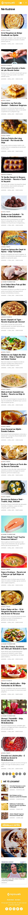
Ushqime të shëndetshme (8, 534)
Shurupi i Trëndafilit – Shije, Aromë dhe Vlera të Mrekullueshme (12, 721)
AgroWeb (3, 79)
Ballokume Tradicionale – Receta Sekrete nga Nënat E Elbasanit (18, 805)
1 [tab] (22, 830)
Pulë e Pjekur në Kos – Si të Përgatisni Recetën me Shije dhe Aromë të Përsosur (12, 612)
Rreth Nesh (10, 900)
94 (24, 773)
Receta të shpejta (7, 65)
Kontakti (17, 900)
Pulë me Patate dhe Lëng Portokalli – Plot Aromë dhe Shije (12, 141)
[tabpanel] (14, 842)
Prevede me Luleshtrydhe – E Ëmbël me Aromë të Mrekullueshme (13, 758)
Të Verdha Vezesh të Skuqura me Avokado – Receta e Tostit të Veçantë (13, 179)
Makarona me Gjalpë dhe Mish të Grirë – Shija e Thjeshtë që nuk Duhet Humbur (13, 357)
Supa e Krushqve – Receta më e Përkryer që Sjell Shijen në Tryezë (13, 574)
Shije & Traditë (6, 30)
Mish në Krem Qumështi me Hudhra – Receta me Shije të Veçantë (13, 394)
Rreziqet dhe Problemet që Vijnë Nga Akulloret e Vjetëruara (13, 849)
